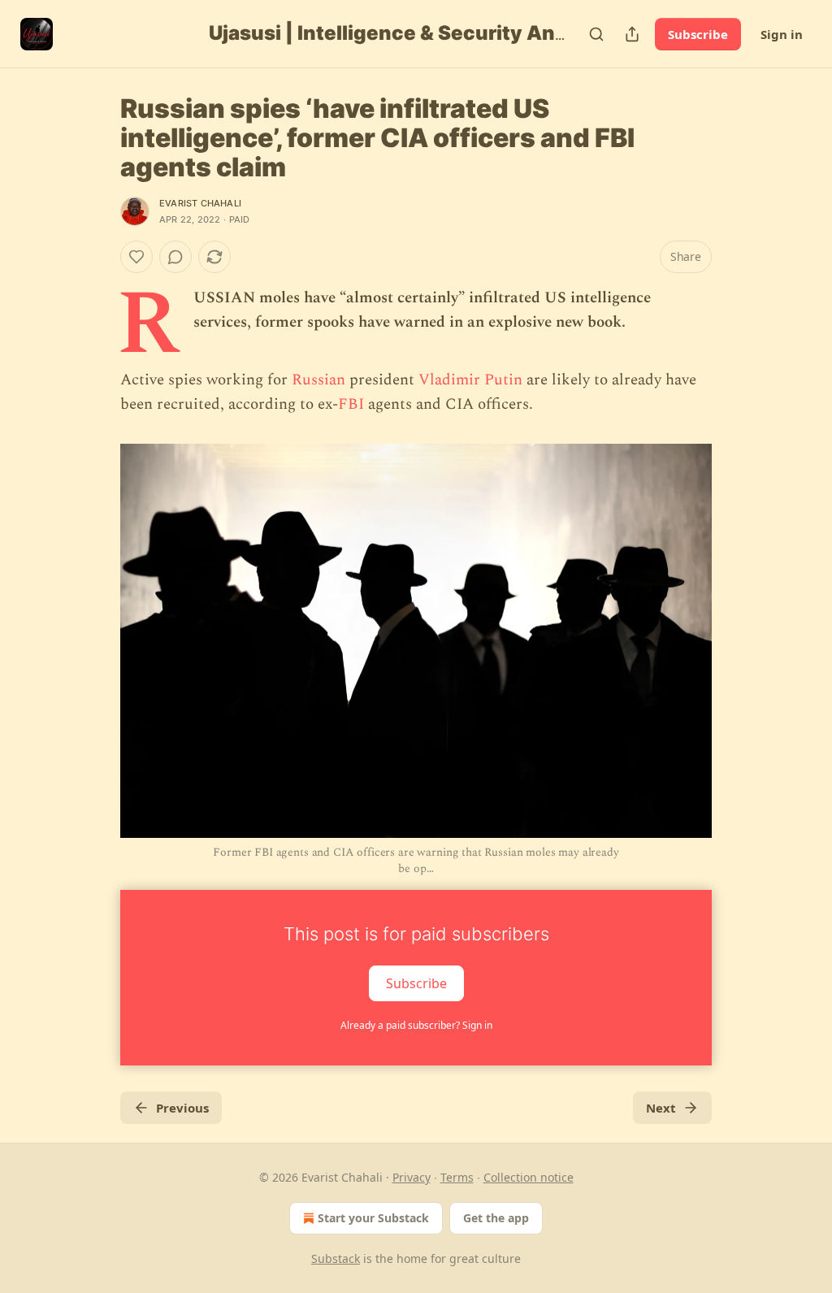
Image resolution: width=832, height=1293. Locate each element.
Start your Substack (373, 1218)
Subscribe (698, 34)
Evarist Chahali (200, 203)
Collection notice (528, 1177)
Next (661, 1108)
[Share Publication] (632, 34)
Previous (182, 1108)
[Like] (136, 257)
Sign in (781, 34)
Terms (457, 1177)
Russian (320, 380)
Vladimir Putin (470, 380)
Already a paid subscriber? (416, 1025)
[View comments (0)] (175, 257)
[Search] (596, 34)
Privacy (411, 1177)
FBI (351, 404)
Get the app (496, 1218)
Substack (335, 1258)
